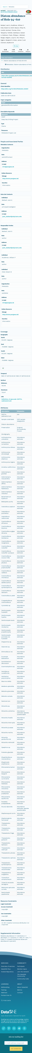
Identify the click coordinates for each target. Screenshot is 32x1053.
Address (4, 161)
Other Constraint (6, 920)
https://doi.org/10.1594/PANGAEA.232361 (14, 89)
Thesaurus (4, 130)
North (3, 337)
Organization (5, 148)
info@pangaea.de (8, 167)
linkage (4, 176)
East (2, 344)
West (2, 358)
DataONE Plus (5, 969)
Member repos (22, 969)
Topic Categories (6, 100)
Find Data (7, 1000)
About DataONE (22, 987)
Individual (5, 197)
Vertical (3, 380)
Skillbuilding (5, 987)
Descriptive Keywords (7, 111)
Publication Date (6, 93)
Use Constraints (6, 913)
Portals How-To (6, 995)
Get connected (16, 1048)
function (4, 183)
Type (2, 123)
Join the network (23, 972)
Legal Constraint (6, 904)
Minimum (4, 383)
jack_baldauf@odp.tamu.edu (12, 216)
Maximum (4, 390)
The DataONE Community (21, 975)
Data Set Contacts (6, 194)
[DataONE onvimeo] (9, 1028)
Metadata (11, 6)
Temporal (4, 373)
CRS (2, 396)
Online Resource (7, 173)
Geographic (4, 334)
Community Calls (23, 979)
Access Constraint (7, 907)
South (3, 351)
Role (3, 154)
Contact (20, 992)
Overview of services (8, 966)
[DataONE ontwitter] (3, 1028)
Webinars (4, 992)
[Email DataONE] (14, 1028)
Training (3, 990)
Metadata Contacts (7, 144)
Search (5, 6)
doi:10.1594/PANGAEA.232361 (9, 12)
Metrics (19, 990)
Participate (21, 966)
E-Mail (4, 164)
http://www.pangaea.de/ (10, 178)
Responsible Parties (7, 225)
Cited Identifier (5, 86)
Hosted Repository (7, 972)
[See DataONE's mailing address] (24, 1028)
